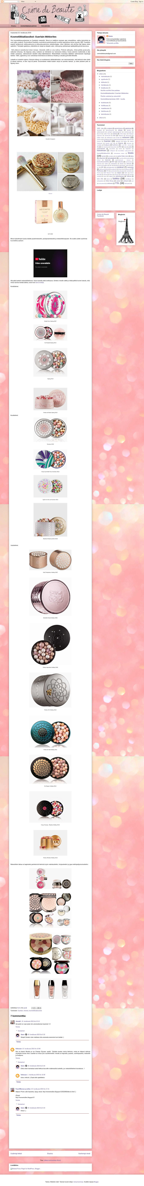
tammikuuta (105, 114)
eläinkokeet (110, 137)
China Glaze (123, 133)
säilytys (111, 176)
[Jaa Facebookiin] (38, 1008)
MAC (113, 162)
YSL (117, 183)
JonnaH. (18, 1021)
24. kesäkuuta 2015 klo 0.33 (36, 1066)
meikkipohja (114, 163)
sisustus (116, 174)
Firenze (99, 139)
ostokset (120, 167)
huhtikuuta (104, 105)
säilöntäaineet (119, 176)
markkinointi (128, 161)
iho (98, 147)
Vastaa (18, 1027)
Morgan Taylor (125, 165)
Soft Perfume (124, 174)
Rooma (99, 172)
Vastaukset (21, 1031)
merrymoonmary (78, 1182)
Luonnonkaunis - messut (122, 160)
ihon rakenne (104, 147)
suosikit (99, 176)
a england (109, 128)
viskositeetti (102, 183)
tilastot (108, 178)
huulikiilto (99, 145)
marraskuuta (105, 76)
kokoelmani (101, 151)
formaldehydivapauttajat (118, 139)
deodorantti (107, 135)
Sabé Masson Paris (108, 172)
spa (131, 174)
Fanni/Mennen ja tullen (23, 1089)
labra (132, 156)
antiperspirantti (100, 132)
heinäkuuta (105, 85)
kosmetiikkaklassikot (35, 1010)
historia (26, 1010)
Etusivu (13, 26)
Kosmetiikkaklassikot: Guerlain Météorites (114, 93)
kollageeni (112, 150)
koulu (130, 153)
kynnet (104, 156)
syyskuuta (104, 79)
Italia (125, 147)
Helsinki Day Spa (110, 143)
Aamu (23, 1034)
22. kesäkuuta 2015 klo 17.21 (40, 1089)
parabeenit (113, 169)
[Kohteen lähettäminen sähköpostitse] (32, 1008)
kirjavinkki (128, 148)
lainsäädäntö (112, 158)
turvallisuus (128, 178)
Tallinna (129, 176)
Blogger (96, 1182)
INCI (120, 147)
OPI (102, 167)
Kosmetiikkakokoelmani (29, 26)
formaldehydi (106, 139)
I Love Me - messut (126, 145)
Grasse (99, 141)
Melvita (121, 163)
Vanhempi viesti (84, 1153)
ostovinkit (130, 167)
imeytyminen (113, 147)
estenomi (125, 137)
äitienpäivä (127, 183)
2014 (101, 118)
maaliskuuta (105, 108)
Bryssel (99, 133)
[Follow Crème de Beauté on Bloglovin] (126, 243)
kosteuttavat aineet (119, 153)
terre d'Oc (100, 179)
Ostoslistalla (45, 26)
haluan (125, 141)
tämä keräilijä (40, 282)
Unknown (19, 1048)
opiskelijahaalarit (110, 167)
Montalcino (116, 165)
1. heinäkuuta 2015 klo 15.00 (36, 1075)
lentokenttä (129, 158)
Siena (110, 174)
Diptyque (120, 135)
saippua (119, 172)
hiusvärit (129, 143)
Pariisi (120, 169)
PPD (107, 171)
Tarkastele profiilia (112, 43)
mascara (99, 163)
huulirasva (115, 145)
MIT (111, 165)
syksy (105, 176)
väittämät (110, 183)
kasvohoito (112, 148)
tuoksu (116, 178)
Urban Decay (110, 181)
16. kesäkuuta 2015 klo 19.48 (31, 1048)
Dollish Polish (100, 137)
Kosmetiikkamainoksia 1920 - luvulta (113, 99)
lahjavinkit (102, 158)
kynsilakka (111, 156)
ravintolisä (129, 171)
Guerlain (20, 1010)
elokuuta (104, 82)
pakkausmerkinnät (104, 169)
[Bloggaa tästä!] (34, 1008)
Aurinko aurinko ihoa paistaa (110, 90)
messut (129, 163)
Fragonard (129, 139)
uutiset (118, 181)
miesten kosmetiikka (102, 165)
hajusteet (118, 141)
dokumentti (128, 135)
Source (50, 193)
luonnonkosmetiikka (103, 162)
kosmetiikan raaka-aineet (124, 150)
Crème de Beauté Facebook (103, 215)
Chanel (115, 134)
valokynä (126, 181)
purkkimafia (114, 171)
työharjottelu (100, 181)
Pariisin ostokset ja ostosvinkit (110, 96)
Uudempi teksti (16, 1153)
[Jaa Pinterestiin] (40, 1008)
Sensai (105, 174)
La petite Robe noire (122, 156)
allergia (120, 130)
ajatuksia (128, 128)
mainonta (120, 162)
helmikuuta (105, 111)
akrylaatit (99, 130)
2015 (101, 74)
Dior (114, 135)
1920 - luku (100, 128)
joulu (130, 147)
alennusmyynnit (110, 130)
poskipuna (126, 169)
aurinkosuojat (127, 132)
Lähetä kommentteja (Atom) (52, 1160)
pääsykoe (121, 171)
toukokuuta (105, 102)
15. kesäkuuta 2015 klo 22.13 (31, 1021)
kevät (120, 148)
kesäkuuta (104, 88)
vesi (132, 181)
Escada (117, 137)
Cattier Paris (107, 133)
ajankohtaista (119, 128)
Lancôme (121, 158)
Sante (125, 172)
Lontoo (98, 160)
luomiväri (107, 160)
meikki (106, 163)
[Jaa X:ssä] (36, 1008)
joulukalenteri (101, 148)
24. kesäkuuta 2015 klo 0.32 (36, 1034)
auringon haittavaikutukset (114, 132)
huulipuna (107, 145)
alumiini (129, 130)
